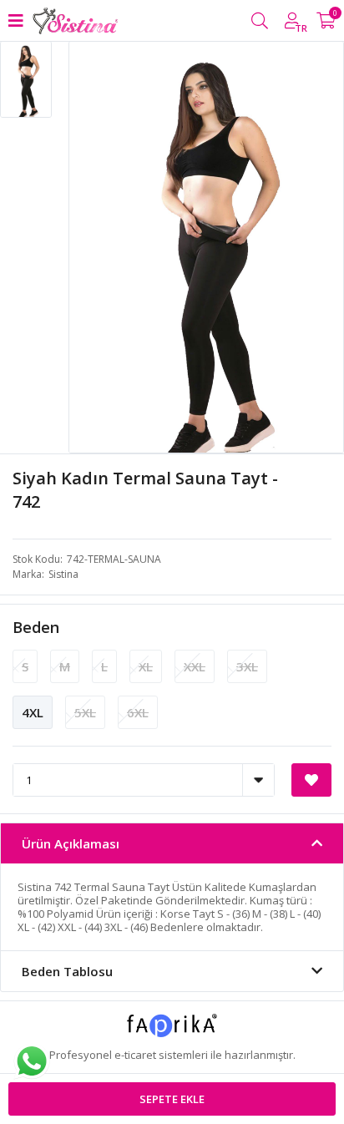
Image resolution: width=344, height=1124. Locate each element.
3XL (247, 666)
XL (146, 666)
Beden (36, 627)
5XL (85, 712)
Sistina (63, 574)
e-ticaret (135, 1054)
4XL (32, 712)
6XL (138, 712)
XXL (194, 666)
